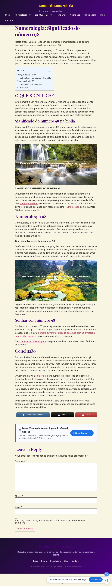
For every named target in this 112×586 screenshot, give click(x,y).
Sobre (44, 561)
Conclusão (24, 87)
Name (19, 496)
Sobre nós (75, 15)
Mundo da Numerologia (56, 6)
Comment (21, 461)
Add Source (96, 579)
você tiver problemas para (32, 341)
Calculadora (90, 15)
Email (18, 507)
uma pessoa (73, 206)
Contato (9, 20)
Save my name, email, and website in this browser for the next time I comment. (50, 521)
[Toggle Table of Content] (48, 70)
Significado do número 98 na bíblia (36, 78)
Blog (102, 15)
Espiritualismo (41, 15)
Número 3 (40, 375)
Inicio (35, 561)
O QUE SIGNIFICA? (27, 75)
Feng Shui (61, 15)
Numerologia (21, 15)
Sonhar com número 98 (32, 84)
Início (7, 15)
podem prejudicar (29, 203)
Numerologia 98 (26, 81)
